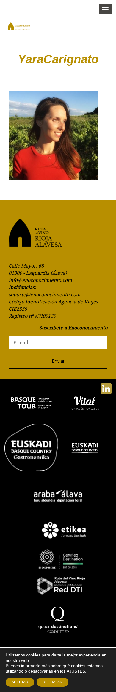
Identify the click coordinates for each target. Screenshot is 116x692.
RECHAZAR (52, 682)
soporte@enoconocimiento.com (44, 294)
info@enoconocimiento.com (40, 280)
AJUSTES (76, 671)
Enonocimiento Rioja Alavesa (23, 28)
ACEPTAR (20, 682)
